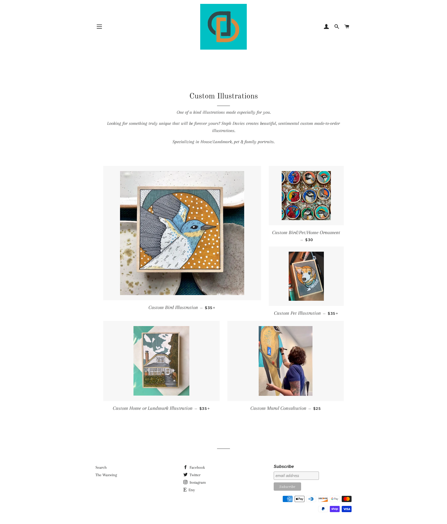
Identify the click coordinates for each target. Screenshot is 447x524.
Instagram (197, 482)
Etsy (191, 490)
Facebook (197, 467)
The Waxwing (106, 475)
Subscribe (284, 466)
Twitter (194, 475)
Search (101, 467)
